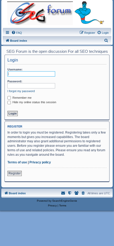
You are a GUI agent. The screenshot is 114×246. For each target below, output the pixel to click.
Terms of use (17, 162)
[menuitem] (16, 33)
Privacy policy (40, 162)
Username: (15, 69)
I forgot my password (21, 91)
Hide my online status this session (34, 102)
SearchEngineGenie (64, 200)
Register (14, 173)
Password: (14, 81)
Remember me (22, 97)
